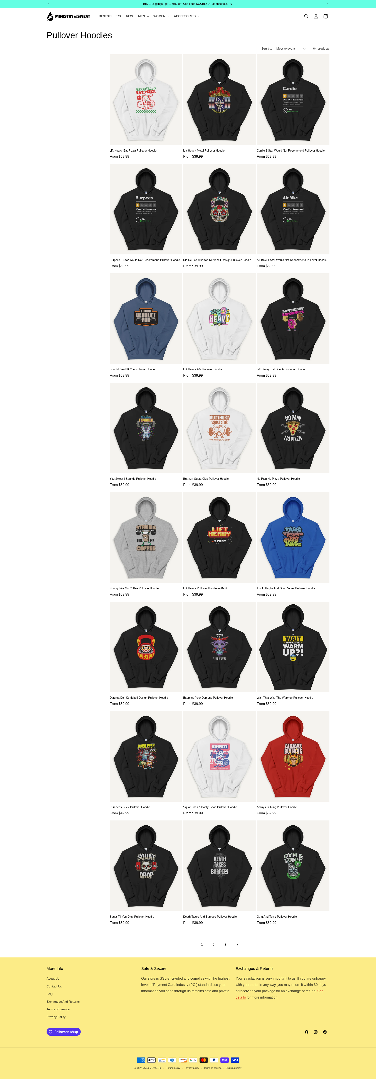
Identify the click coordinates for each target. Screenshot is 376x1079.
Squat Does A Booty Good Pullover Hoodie (210, 807)
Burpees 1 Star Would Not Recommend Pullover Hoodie (145, 260)
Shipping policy (234, 1068)
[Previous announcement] (48, 4)
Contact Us (54, 986)
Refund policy (173, 1068)
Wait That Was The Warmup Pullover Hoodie (285, 697)
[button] (143, 16)
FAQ (50, 994)
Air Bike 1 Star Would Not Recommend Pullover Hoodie (292, 260)
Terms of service (213, 1068)
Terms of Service (58, 1009)
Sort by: (266, 48)
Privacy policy (192, 1068)
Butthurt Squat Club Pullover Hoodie (206, 478)
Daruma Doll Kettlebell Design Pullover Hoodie (139, 697)
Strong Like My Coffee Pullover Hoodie (134, 588)
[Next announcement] (328, 4)
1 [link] (202, 944)
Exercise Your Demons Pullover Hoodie (208, 697)
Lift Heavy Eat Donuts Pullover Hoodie (281, 369)
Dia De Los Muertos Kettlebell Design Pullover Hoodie (217, 260)
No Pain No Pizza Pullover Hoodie (278, 478)
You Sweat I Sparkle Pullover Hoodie (133, 478)
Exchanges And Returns (63, 1001)
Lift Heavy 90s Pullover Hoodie (202, 369)
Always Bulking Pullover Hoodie (277, 807)
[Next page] (237, 945)
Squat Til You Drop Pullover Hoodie (132, 916)
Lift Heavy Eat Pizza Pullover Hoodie (133, 150)
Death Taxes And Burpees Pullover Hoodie (210, 916)
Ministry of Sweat (152, 1068)
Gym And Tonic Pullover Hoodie (277, 916)
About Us (53, 978)
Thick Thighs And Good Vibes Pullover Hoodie (286, 588)
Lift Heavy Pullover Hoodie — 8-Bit (205, 588)
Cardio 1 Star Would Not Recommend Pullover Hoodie (291, 150)
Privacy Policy (56, 1017)
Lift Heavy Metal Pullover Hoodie (204, 150)
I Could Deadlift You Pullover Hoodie (132, 369)
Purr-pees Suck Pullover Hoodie (130, 807)
